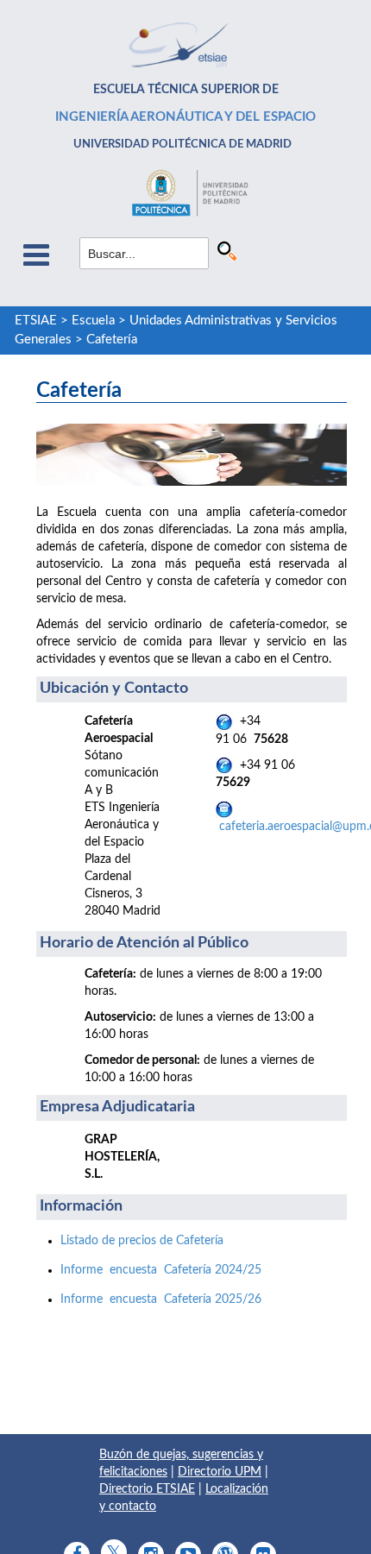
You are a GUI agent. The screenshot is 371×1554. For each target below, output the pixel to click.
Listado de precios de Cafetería (141, 1241)
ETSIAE (36, 320)
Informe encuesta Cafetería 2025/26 (160, 1299)
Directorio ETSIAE (147, 1489)
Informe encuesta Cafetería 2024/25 (160, 1270)
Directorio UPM (219, 1472)
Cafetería (111, 339)
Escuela (93, 320)
